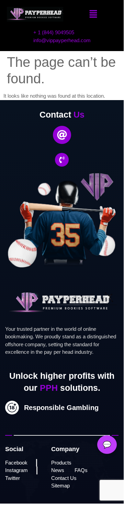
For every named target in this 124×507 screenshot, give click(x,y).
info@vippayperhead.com (62, 40)
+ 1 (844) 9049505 (53, 32)
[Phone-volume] (62, 160)
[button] (93, 14)
